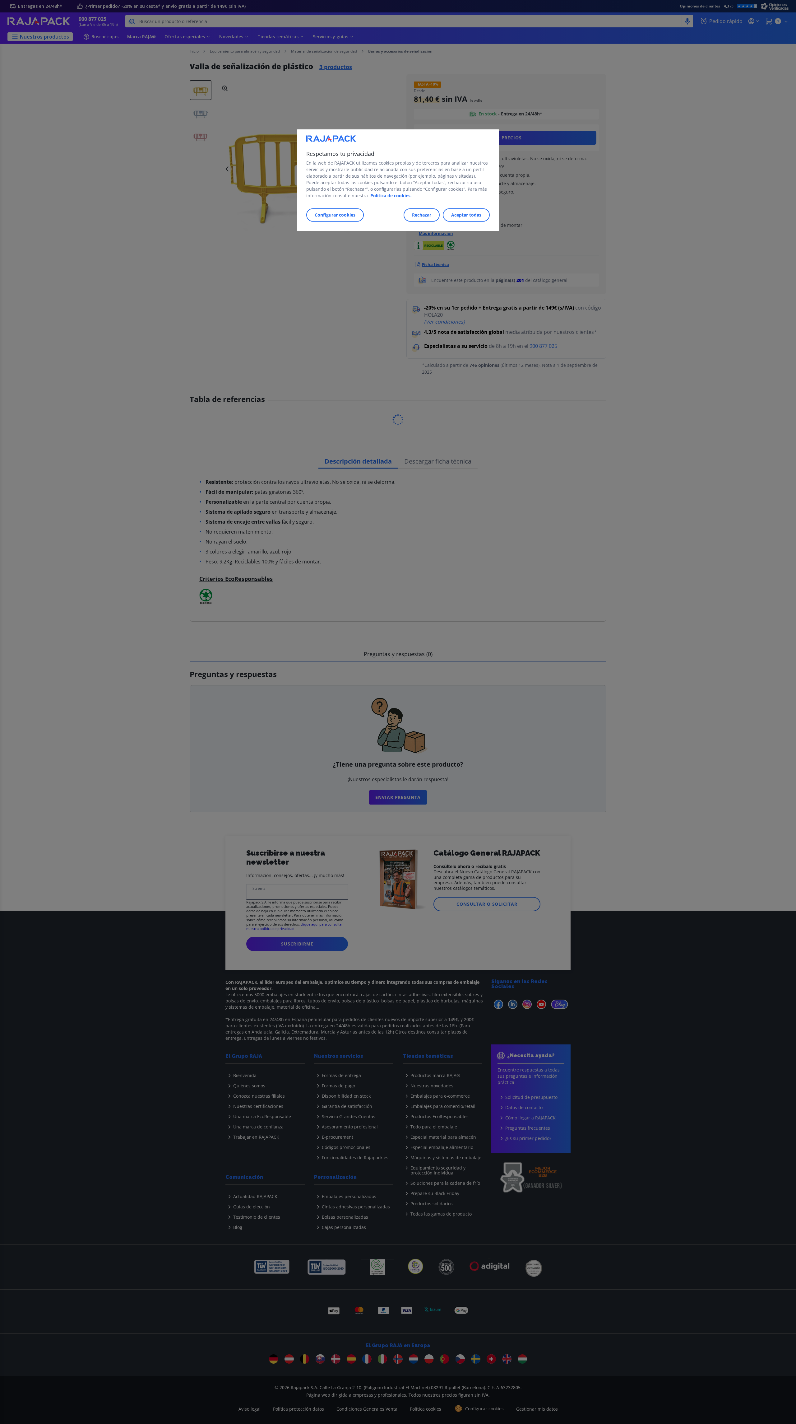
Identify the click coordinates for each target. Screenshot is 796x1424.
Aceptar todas (466, 215)
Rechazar (421, 215)
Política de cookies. (391, 195)
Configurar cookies (335, 215)
